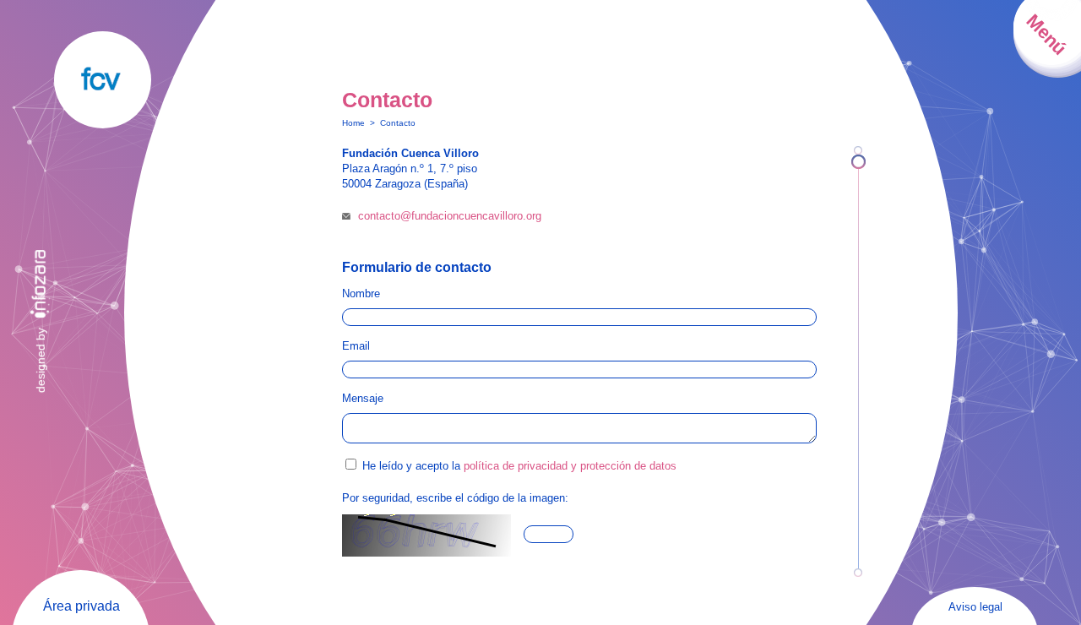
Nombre (361, 293)
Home (353, 123)
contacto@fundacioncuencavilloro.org (449, 215)
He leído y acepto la (519, 465)
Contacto (398, 123)
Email (356, 346)
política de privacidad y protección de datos (570, 465)
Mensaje (362, 398)
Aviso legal (975, 607)
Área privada (81, 606)
